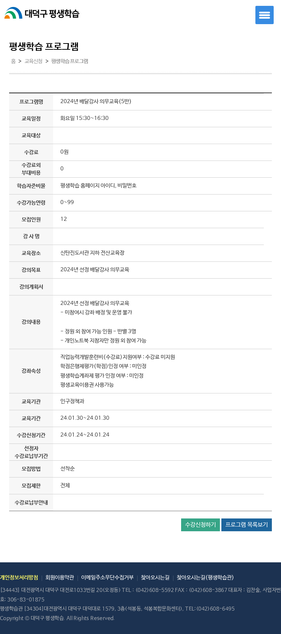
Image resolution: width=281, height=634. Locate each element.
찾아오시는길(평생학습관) (205, 577)
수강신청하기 (200, 524)
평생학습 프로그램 (69, 61)
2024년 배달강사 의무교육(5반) (96, 101)
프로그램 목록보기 (246, 524)
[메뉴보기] (264, 15)
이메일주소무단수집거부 (107, 577)
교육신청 (33, 61)
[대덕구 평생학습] (49, 16)
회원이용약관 (59, 577)
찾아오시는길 (155, 577)
